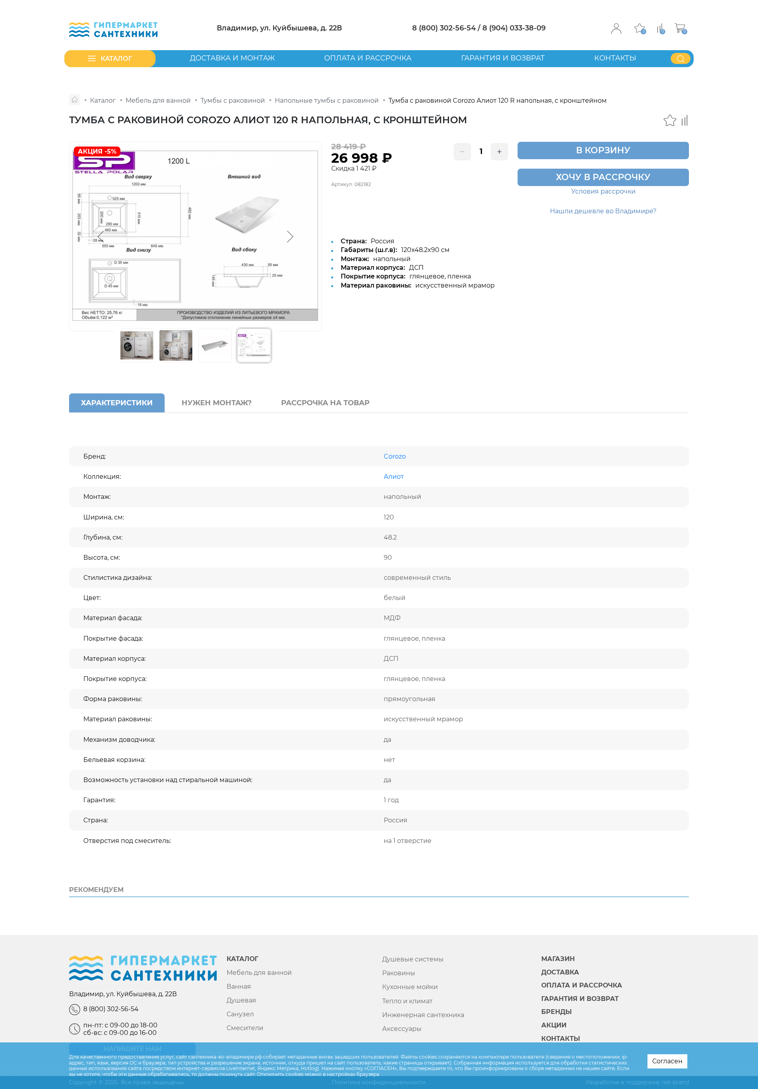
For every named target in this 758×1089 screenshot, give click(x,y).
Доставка (560, 972)
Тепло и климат (407, 1001)
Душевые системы (413, 959)
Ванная (239, 986)
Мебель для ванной (259, 972)
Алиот (394, 476)
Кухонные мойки (410, 987)
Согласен (667, 1061)
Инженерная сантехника (423, 1015)
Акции (554, 1025)
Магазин (558, 959)
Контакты (615, 58)
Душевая (241, 1000)
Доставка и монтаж (232, 58)
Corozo (395, 456)
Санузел (240, 1014)
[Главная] (74, 99)
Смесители (245, 1028)
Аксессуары (402, 1029)
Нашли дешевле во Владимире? (603, 211)
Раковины (398, 973)
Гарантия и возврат (503, 58)
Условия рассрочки (603, 191)
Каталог (242, 959)
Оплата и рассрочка (367, 58)
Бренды (556, 1012)
